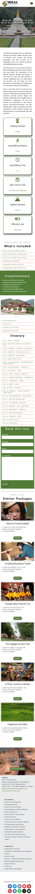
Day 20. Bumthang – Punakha (14, 409)
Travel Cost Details (11, 327)
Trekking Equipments (11, 261)
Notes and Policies (10, 331)
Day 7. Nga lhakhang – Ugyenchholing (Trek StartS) (18, 363)
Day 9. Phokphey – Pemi (12, 370)
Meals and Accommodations (14, 251)
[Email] (29, 891)
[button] (17, 251)
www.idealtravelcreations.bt (11, 791)
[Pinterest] (29, 886)
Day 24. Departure (10, 423)
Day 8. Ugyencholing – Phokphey (16, 367)
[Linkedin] (15, 891)
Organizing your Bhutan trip (14, 268)
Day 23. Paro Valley (10, 420)
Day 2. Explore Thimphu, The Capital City (17, 344)
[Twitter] (15, 886)
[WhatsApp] (19, 891)
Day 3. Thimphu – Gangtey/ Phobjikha (17, 348)
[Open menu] (31, 3)
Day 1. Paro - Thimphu (11, 340)
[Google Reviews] (10, 891)
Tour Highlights (9, 320)
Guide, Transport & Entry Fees (15, 254)
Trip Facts (7, 324)
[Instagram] (19, 886)
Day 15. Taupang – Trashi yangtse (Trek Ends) (16, 391)
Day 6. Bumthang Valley (12, 359)
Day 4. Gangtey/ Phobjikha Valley (16, 352)
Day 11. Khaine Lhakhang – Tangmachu (18, 377)
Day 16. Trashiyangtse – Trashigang (17, 396)
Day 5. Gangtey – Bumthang (14, 355)
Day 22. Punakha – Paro (12, 416)
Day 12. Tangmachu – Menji (13, 381)
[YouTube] (24, 886)
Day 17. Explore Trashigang (14, 399)
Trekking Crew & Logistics (13, 264)
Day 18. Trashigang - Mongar (14, 402)
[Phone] (24, 891)
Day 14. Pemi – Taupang (12, 387)
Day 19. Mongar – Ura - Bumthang (16, 406)
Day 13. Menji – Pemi (11, 384)
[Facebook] (10, 886)
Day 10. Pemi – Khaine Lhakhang (15, 374)
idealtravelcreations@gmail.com (16, 788)
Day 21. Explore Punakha (12, 413)
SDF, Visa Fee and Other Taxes (14, 258)
